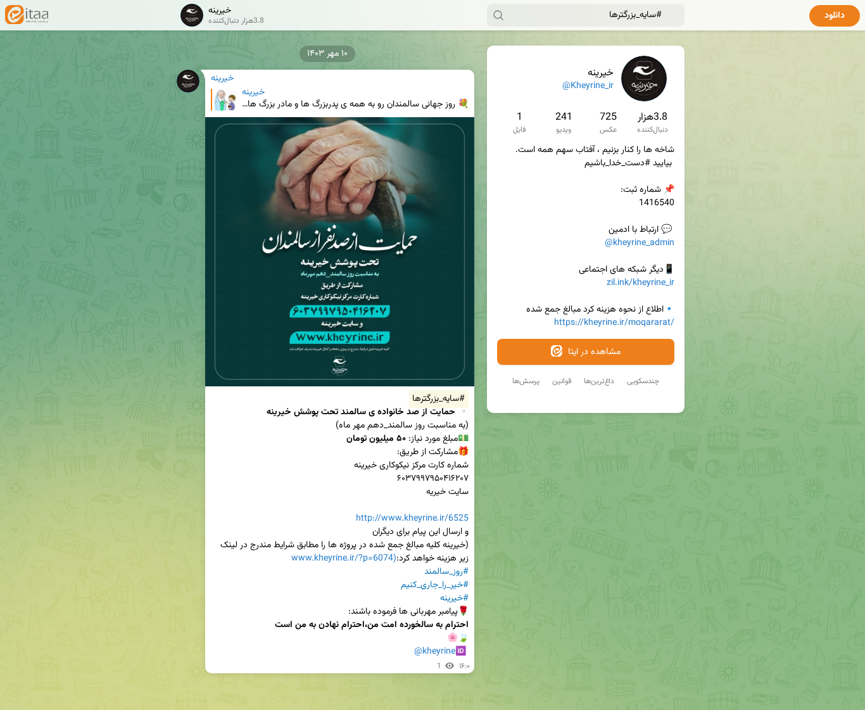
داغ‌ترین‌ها (599, 381)
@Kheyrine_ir (588, 86)
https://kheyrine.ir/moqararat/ (614, 323)
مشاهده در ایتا (593, 352)
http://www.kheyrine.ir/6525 (412, 519)
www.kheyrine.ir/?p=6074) (343, 559)
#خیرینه (454, 598)
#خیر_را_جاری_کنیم (435, 585)
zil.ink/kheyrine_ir (640, 283)
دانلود (834, 16)
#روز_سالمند (446, 572)
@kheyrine (434, 652)
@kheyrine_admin (639, 243)
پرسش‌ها (526, 381)
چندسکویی (643, 381)
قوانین (561, 381)
